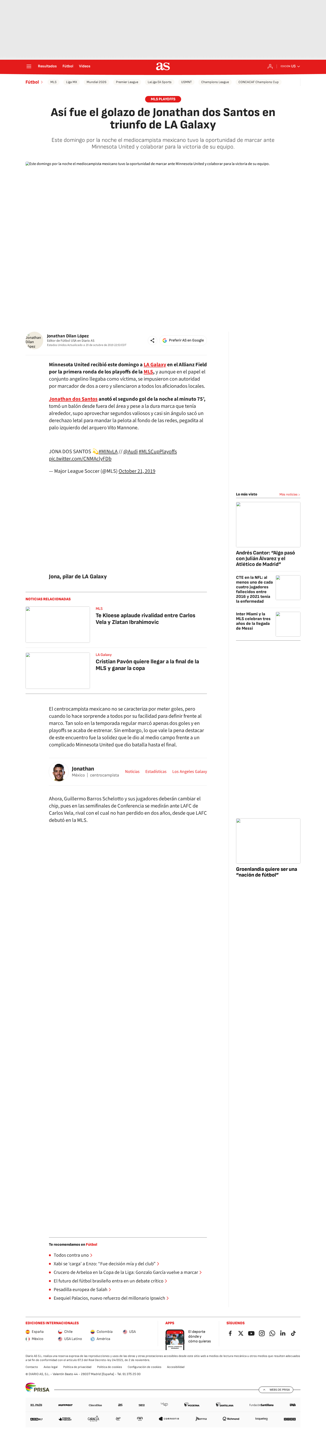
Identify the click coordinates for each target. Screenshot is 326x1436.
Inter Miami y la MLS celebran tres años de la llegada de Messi (253, 621)
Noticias (132, 771)
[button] (152, 340)
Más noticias (288, 494)
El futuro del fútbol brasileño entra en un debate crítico (108, 1281)
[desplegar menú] (29, 66)
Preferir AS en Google (186, 340)
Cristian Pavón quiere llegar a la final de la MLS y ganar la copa (147, 665)
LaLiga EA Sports (160, 82)
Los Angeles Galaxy (189, 771)
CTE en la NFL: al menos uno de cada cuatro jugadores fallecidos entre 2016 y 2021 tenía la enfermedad (254, 589)
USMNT (186, 82)
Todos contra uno (71, 1255)
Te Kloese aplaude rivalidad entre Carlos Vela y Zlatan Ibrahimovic (145, 619)
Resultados (47, 66)
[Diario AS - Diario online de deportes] (163, 66)
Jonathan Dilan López (68, 336)
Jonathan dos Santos (73, 399)
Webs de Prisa (280, 1389)
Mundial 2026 (96, 82)
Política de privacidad (77, 1367)
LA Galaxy (155, 364)
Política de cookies (109, 1367)
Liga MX (71, 82)
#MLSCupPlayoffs (158, 451)
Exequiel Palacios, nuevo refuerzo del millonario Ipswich (109, 1298)
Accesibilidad (175, 1367)
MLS (53, 82)
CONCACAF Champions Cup (258, 82)
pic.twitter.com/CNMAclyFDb (80, 459)
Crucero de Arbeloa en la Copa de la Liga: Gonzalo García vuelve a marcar (126, 1272)
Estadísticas (156, 771)
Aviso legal (51, 1367)
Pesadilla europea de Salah (80, 1289)
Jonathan (83, 768)
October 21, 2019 (137, 471)
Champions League (215, 82)
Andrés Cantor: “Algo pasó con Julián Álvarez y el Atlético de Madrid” (265, 559)
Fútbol (68, 66)
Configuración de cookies (144, 1367)
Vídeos (84, 66)
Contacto (32, 1367)
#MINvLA (108, 451)
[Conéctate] (270, 66)
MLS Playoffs (163, 99)
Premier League (127, 82)
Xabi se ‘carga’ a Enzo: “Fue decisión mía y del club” (105, 1263)
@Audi (130, 451)
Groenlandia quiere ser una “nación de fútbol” (266, 872)
